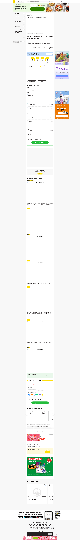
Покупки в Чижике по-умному (18, 32)
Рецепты (17, 13)
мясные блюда (45, 426)
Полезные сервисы (18, 18)
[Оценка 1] (29, 389)
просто (48, 424)
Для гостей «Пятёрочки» (17, 27)
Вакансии (32, 528)
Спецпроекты (18, 16)
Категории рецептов (46, 528)
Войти (48, 452)
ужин (28, 424)
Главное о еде (18, 21)
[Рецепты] (24, 13)
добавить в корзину (41, 142)
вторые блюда (32, 424)
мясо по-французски (39, 424)
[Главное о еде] (24, 21)
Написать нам (40, 531)
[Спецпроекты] (24, 16)
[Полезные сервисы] (24, 18)
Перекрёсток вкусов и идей (18, 29)
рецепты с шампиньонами (31, 426)
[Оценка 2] (30, 389)
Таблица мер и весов (41, 81)
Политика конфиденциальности (37, 527)
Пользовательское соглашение (46, 527)
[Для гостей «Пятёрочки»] (24, 26)
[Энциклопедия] (24, 24)
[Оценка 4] (33, 389)
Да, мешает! (40, 173)
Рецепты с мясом (39, 426)
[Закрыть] (53, 527)
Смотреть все (50, 481)
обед (45, 424)
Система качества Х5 (18, 34)
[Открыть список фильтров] (49, 1)
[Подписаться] (45, 485)
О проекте (17, 37)
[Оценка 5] (35, 389)
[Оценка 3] (32, 389)
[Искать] (52, 1)
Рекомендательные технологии (39, 528)
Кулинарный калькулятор (31, 81)
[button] (27, 414)
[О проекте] (24, 37)
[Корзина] (61, 1)
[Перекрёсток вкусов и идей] (24, 29)
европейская (30, 72)
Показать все (40, 430)
